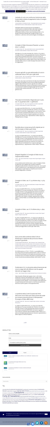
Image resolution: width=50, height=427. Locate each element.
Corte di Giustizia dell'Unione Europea (27, 396)
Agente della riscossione (37, 23)
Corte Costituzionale (28, 243)
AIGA (46, 391)
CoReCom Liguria (31, 394)
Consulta (23, 243)
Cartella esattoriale (27, 24)
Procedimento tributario (23, 399)
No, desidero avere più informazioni (35, 11)
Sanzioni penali (29, 248)
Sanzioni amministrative (22, 248)
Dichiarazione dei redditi (39, 396)
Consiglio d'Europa (41, 242)
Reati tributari (18, 401)
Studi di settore (14, 402)
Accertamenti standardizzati (16, 389)
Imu (45, 398)
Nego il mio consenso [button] (21, 11)
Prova (13, 401)
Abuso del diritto (5, 389)
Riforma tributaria (26, 401)
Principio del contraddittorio (28, 246)
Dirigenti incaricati (22, 185)
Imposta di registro (42, 398)
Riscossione (40, 24)
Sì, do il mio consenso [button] (10, 11)
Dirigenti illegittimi (38, 158)
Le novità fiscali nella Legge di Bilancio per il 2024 (17, 361)
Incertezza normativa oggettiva (31, 245)
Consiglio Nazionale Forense (32, 273)
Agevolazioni (43, 391)
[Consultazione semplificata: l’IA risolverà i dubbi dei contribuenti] (5, 369)
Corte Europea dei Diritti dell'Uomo (22, 242)
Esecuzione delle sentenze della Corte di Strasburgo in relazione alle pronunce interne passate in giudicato (28, 238)
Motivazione (8, 399)
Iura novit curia (39, 245)
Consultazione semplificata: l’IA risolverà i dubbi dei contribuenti (19, 367)
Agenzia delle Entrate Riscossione (34, 391)
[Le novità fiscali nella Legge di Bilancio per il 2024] (5, 363)
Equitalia (29, 77)
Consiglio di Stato (34, 24)
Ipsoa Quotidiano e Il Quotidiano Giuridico (23, 23)
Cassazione (33, 242)
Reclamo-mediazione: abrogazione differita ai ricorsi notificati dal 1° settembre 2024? (23, 355)
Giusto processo (28, 398)
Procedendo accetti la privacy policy (18, 342)
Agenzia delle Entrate (24, 158)
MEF (26, 185)
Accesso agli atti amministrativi (30, 76)
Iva (5, 399)
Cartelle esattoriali (18, 77)
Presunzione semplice (15, 399)
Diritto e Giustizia (19, 76)
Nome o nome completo (14, 333)
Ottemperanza (17, 302)
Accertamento (25, 389)
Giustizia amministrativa (42, 273)
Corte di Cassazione (36, 243)
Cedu (36, 242)
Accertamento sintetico (33, 389)
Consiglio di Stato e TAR (20, 49)
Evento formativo (22, 398)
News (17, 158)
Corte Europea (42, 301)
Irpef (3, 399)
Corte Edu (41, 243)
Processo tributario (37, 246)
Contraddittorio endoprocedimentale (19, 394)
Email (10, 338)
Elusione (8, 398)
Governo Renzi (34, 398)
